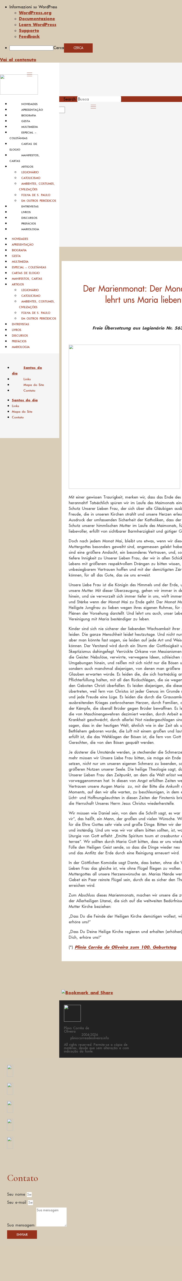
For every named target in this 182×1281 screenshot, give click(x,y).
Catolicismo (30, 178)
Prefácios (28, 223)
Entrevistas (30, 206)
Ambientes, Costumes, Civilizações (37, 186)
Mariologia (30, 229)
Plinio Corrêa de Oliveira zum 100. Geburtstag (125, 947)
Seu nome (17, 1194)
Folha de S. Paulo (35, 195)
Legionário (30, 172)
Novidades (29, 104)
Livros (26, 212)
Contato (29, 390)
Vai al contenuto (18, 59)
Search (70, 99)
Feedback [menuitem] (29, 36)
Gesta (25, 121)
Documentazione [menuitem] (37, 18)
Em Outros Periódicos (38, 200)
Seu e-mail (17, 1202)
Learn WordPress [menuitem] (37, 24)
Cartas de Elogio (26, 273)
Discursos (29, 218)
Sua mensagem (21, 1225)
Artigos (27, 166)
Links (27, 379)
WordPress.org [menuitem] (35, 12)
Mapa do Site (33, 385)
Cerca (58, 47)
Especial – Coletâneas (29, 267)
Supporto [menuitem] (29, 30)
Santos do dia (27, 370)
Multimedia (29, 126)
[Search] (70, 111)
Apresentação (32, 109)
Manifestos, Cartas (27, 278)
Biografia (28, 115)
